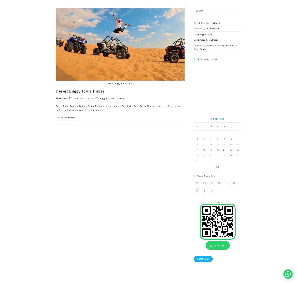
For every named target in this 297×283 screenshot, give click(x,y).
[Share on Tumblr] (204, 191)
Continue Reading (69, 118)
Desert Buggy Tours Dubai (80, 91)
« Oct (216, 167)
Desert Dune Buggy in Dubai (207, 23)
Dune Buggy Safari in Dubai (206, 28)
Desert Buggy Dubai (207, 59)
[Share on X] (197, 183)
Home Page (203, 259)
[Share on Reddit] (197, 191)
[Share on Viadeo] (212, 191)
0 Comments (117, 98)
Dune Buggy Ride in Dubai (206, 39)
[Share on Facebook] (204, 183)
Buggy (102, 98)
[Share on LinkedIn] (219, 183)
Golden (63, 98)
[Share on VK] (234, 183)
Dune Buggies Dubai (203, 34)
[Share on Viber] (227, 183)
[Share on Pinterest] (212, 183)
